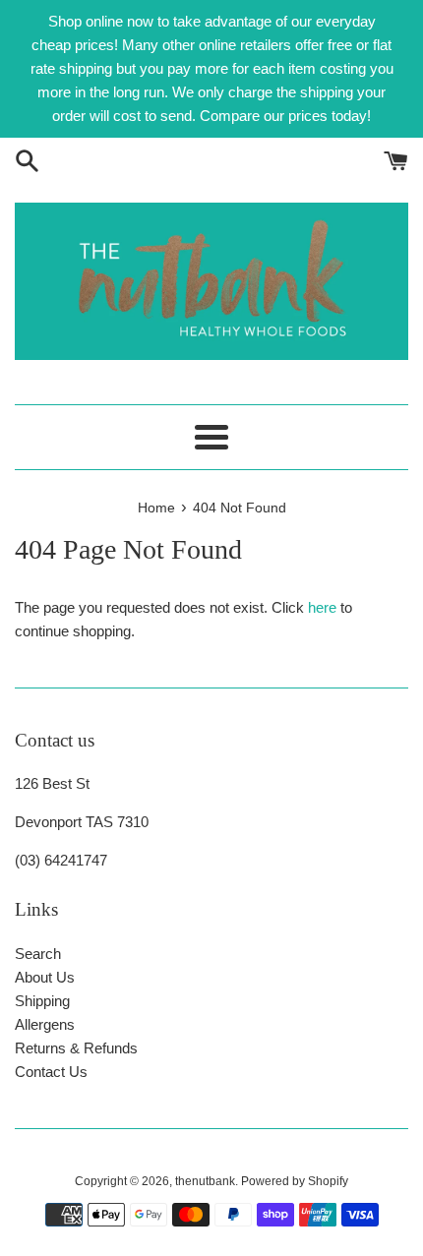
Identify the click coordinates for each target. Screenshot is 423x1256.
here (322, 607)
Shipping (42, 1000)
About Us (45, 977)
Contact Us (51, 1071)
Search (38, 953)
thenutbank (205, 1181)
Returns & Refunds (76, 1048)
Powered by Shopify (294, 1181)
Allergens (45, 1024)
